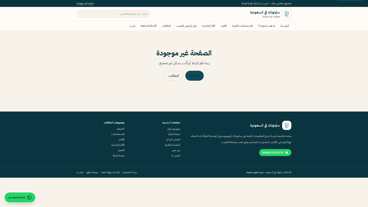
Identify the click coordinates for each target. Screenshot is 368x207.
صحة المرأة (174, 134)
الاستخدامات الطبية (242, 26)
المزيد (132, 26)
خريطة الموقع (92, 172)
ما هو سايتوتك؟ (266, 26)
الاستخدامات (118, 134)
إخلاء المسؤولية (85, 3)
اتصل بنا (175, 156)
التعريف (121, 129)
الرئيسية (285, 26)
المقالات (166, 26)
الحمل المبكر (173, 139)
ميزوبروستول (173, 129)
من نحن (176, 150)
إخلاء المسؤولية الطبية (110, 172)
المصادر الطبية (172, 145)
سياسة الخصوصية (130, 172)
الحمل (121, 150)
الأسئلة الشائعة (149, 26)
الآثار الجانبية (208, 26)
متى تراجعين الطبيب (186, 26)
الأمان (224, 26)
